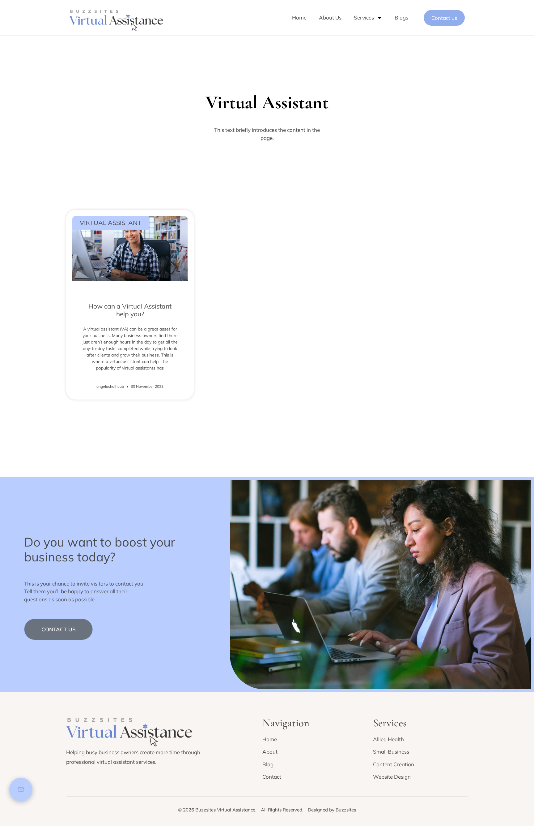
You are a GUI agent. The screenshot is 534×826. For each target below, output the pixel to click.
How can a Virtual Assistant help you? (130, 310)
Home (299, 17)
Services (364, 17)
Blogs (401, 17)
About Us (330, 17)
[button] (58, 629)
